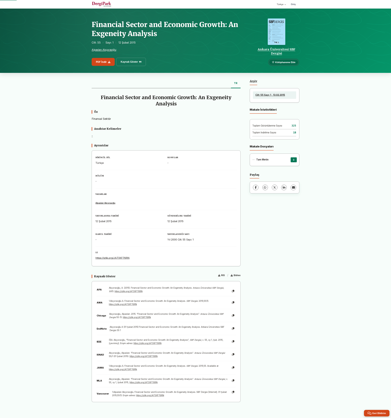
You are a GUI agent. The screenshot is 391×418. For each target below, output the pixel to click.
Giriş (293, 4)
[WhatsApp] (265, 187)
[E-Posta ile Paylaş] (293, 187)
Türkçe (280, 4)
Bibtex (237, 275)
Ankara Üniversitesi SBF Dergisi (276, 51)
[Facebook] (255, 187)
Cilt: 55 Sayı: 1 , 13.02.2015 (270, 95)
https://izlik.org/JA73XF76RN (112, 257)
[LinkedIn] (284, 187)
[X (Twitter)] (274, 187)
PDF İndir (101, 61)
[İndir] (294, 159)
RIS (223, 275)
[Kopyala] (233, 291)
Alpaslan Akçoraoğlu (104, 49)
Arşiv (253, 81)
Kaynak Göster (129, 62)
